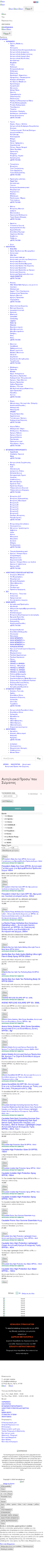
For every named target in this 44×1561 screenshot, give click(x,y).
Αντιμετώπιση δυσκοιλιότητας (21, 54)
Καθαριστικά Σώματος (18, 420)
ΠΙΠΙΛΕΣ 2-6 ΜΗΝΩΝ (17, 663)
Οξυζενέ (13, 354)
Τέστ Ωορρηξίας (16, 170)
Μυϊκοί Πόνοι (14, 90)
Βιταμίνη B (14, 505)
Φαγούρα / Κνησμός (17, 111)
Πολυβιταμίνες (15, 517)
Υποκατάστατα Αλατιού (19, 488)
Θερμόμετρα (15, 189)
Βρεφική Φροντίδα (17, 617)
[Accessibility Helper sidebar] (6, 1486)
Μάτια (12, 206)
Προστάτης (14, 151)
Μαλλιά (13, 344)
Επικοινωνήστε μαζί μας (11, 1429)
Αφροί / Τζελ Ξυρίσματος (19, 291)
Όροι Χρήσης (6, 1439)
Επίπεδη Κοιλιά (16, 473)
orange (30, 1504)
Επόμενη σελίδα (28, 1293)
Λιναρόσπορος (15, 555)
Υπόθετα (13, 238)
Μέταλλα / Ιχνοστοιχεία (19, 528)
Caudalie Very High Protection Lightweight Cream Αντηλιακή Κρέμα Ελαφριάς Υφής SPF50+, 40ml (21, 1245)
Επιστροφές (6, 1427)
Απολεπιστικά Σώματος (19, 306)
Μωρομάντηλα (15, 653)
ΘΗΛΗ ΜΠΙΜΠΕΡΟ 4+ (17, 642)
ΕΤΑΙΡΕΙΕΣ (3, 39)
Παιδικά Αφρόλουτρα (18, 655)
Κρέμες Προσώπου (17, 297)
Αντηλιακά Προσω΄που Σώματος (22, 266)
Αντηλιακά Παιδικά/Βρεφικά (21, 263)
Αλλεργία (14, 48)
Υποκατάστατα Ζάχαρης (19, 490)
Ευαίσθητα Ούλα (16, 695)
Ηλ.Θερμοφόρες (16, 577)
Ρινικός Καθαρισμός (17, 105)
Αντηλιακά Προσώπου (18, 268)
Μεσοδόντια (14, 716)
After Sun (13, 255)
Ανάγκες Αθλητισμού (18, 733)
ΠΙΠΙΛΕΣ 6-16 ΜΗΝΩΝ (17, 672)
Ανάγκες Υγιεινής (17, 691)
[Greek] (37, 2)
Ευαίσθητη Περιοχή (17, 232)
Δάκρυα (13, 211)
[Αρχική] (11, 8)
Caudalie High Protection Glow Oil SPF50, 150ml (20, 1150)
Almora (9, 816)
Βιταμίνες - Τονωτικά (18, 594)
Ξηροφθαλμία (15, 94)
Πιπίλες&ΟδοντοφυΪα (18, 674)
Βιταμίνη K (14, 513)
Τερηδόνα (14, 704)
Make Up (13, 323)
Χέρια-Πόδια (15, 426)
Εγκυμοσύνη (14, 621)
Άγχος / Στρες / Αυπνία (18, 124)
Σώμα (12, 401)
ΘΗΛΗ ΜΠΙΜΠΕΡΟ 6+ (17, 644)
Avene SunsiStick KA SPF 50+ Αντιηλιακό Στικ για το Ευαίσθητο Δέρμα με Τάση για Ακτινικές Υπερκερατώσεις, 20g (22, 1086)
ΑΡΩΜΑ (12, 412)
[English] (34, 2)
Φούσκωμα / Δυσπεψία (18, 113)
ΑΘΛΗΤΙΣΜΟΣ (11, 729)
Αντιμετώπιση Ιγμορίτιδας (20, 56)
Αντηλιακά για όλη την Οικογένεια (23, 259)
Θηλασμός (14, 636)
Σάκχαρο (13, 153)
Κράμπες (13, 737)
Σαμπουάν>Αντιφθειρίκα (19, 359)
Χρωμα (3, 1501)
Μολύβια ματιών (16, 329)
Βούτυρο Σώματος (16, 308)
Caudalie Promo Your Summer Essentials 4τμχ (22, 1220)
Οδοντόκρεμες (15, 723)
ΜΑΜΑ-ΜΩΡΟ (10, 602)
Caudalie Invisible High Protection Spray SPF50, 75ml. (19, 1197)
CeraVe (9, 828)
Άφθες (12, 693)
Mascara (13, 325)
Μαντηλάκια (15, 213)
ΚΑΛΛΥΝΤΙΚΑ (10, 247)
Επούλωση (14, 73)
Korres (9, 834)
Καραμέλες (14, 192)
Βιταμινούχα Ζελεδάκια (19, 524)
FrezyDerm (10, 831)
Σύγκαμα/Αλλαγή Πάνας (19, 682)
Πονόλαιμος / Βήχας (17, 198)
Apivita (9, 819)
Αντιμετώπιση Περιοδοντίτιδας (21, 710)
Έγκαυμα (13, 67)
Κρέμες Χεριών (16, 435)
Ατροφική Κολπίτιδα (17, 228)
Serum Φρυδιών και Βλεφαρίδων (22, 251)
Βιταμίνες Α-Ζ (15, 496)
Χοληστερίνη (15, 158)
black (2, 1504)
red (24, 1504)
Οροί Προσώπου (16, 390)
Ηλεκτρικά (14, 634)
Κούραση (13, 735)
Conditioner (14, 346)
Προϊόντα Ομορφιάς (17, 589)
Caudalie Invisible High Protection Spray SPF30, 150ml (19, 1174)
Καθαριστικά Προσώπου (19, 293)
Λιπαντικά (14, 596)
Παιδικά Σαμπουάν (17, 657)
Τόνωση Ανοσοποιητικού (19, 551)
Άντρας (13, 283)
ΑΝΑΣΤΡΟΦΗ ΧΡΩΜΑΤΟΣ (10, 1518)
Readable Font (6, 1496)
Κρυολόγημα (15, 84)
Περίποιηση (14, 439)
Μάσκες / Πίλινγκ (16, 386)
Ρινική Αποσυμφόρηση (18, 103)
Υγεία (12, 122)
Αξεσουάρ (14, 606)
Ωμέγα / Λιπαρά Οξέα (18, 553)
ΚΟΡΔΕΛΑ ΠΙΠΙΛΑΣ (16, 646)
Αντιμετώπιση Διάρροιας (19, 52)
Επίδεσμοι (14, 71)
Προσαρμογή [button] (28, 1546)
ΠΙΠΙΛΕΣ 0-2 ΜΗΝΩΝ (17, 668)
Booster (12, 371)
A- (1, 1494)
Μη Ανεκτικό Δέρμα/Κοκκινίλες (21, 388)
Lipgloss (13, 321)
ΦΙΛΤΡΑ (5, 801)
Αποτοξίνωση (15, 469)
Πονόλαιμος (14, 98)
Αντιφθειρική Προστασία (19, 604)
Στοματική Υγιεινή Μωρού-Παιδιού (23, 680)
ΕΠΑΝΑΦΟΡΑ (5, 1512)
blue (19, 1504)
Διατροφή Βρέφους (17, 619)
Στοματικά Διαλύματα (18, 727)
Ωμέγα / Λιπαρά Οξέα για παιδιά (23, 562)
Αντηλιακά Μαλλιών (18, 261)
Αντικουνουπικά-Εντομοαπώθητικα (23, 50)
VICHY (9, 842)
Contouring (14, 318)
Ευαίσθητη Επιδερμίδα (18, 632)
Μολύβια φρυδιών (17, 331)
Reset (10, 1494)
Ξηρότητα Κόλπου (16, 234)
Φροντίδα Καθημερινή (18, 685)
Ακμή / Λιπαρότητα (17, 374)
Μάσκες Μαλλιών (17, 352)
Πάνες (12, 659)
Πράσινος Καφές (16, 486)
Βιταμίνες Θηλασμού (18, 500)
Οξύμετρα (14, 585)
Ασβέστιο (13, 530)
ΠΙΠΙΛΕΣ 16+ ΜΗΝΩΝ (17, 670)
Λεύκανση (14, 699)
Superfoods (14, 452)
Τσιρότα (13, 109)
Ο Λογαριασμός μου (9, 1422)
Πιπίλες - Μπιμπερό (17, 665)
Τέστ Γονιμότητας (17, 168)
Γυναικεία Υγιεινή (17, 225)
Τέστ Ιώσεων (15, 200)
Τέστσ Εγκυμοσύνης (17, 172)
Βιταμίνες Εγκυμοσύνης (19, 498)
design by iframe (8, 1484)
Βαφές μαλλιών (16, 350)
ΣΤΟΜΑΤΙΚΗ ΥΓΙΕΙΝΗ (13, 689)
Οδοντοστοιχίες (16, 725)
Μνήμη (12, 139)
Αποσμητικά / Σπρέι (17, 429)
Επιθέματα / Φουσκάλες (19, 431)
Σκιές (12, 338)
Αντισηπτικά (14, 60)
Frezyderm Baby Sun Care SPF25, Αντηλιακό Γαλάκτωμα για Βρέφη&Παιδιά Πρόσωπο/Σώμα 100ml (22, 868)
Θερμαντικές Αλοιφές (18, 748)
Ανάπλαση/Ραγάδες (18, 405)
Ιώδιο (12, 532)
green (14, 1504)
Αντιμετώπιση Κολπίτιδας (19, 58)
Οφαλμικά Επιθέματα (18, 215)
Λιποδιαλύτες (15, 479)
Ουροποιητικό (15, 145)
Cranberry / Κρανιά (17, 454)
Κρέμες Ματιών (16, 295)
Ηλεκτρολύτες (15, 526)
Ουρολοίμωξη (15, 96)
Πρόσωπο (13, 369)
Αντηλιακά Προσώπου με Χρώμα (22, 270)
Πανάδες (13, 393)
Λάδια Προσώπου (16, 384)
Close (3, 1489)
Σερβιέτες (14, 236)
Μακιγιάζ (13, 314)
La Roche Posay (12, 837)
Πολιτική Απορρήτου (9, 1437)
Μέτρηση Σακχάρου (17, 581)
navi (2, 1507)
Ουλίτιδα (13, 701)
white (8, 1504)
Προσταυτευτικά (16, 441)
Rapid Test (13, 181)
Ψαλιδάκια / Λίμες (17, 443)
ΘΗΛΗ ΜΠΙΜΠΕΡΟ (16, 638)
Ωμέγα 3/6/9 (14, 566)
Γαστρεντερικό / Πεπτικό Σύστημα (23, 130)
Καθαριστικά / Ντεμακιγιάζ (20, 378)
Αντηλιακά (14, 253)
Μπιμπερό (14, 651)
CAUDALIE (11, 825)
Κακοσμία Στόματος (17, 697)
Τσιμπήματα (15, 107)
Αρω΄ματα (14, 610)
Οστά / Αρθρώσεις (17, 143)
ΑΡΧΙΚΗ (6, 764)
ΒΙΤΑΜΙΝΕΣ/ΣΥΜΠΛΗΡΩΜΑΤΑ (16, 450)
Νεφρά (13, 141)
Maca (12, 456)
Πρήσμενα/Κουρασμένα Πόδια (21, 101)
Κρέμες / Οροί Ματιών (18, 380)
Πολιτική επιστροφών (10, 1441)
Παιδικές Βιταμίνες (17, 515)
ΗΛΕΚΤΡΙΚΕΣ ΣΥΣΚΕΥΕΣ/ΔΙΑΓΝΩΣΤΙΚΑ (19, 572)
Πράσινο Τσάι (15, 484)
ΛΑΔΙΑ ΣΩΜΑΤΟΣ (16, 276)
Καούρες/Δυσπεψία (17, 79)
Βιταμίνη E (14, 511)
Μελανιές (14, 88)
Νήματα (13, 718)
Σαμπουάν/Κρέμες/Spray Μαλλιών (23, 678)
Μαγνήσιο (14, 539)
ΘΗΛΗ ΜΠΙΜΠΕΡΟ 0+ (17, 640)
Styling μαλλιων (16, 348)
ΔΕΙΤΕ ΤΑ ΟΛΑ (15, 117)
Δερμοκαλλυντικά (17, 310)
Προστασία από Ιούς (17, 179)
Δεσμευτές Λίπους (17, 471)
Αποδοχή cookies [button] (7, 1549)
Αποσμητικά (14, 289)
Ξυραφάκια (14, 299)
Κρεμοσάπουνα (16, 437)
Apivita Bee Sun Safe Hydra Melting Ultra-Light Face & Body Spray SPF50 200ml (22, 955)
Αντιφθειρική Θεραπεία (19, 687)
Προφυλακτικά (15, 598)
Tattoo (12, 46)
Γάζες (12, 65)
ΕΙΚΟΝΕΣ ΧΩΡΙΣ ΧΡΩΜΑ (9, 1515)
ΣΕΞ (7, 591)
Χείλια (12, 395)
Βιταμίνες (14, 166)
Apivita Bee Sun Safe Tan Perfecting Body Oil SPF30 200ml (21, 980)
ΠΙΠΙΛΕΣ (13, 661)
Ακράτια (13, 223)
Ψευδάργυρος (15, 545)
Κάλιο (12, 534)
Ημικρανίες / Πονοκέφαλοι (20, 77)
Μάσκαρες (14, 367)
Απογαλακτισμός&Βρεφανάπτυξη (23, 608)
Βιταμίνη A (14, 503)
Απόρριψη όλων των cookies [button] (11, 1546)
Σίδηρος (13, 543)
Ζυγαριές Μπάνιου (17, 575)
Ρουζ (12, 335)
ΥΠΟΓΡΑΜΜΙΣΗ (6, 1510)
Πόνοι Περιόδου (15, 149)
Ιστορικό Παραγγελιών (10, 1425)
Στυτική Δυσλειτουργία (18, 600)
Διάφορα (13, 744)
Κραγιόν (13, 312)
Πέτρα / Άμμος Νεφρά (18, 147)
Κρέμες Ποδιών (16, 433)
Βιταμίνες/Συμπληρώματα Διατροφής (24, 615)
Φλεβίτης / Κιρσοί (16, 156)
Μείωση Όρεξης (16, 481)
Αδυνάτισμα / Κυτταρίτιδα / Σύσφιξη (23, 403)
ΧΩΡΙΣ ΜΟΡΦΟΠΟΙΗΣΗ (9, 1521)
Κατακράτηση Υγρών (18, 475)
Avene (9, 822)
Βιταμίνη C (14, 507)
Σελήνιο (13, 541)
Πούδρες (13, 333)
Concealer (13, 316)
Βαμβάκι (13, 62)
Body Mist (13, 249)
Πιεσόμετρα (14, 587)
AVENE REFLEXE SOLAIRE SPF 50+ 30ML (21, 1002)
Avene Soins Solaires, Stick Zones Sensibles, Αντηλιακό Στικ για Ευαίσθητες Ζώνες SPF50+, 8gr (21, 1028)
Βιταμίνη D (14, 509)
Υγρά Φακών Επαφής (18, 217)
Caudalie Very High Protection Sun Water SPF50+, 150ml (19, 1269)
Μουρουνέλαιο (15, 558)
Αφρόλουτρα (15, 416)
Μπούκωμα (14, 196)
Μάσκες (13, 194)
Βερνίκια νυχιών (16, 327)
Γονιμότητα (14, 164)
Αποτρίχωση (14, 409)
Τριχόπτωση (14, 361)
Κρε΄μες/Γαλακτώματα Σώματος (22, 649)
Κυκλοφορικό (15, 137)
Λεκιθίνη (13, 477)
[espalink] (2, 1)
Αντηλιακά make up (17, 257)
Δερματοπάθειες (16, 132)
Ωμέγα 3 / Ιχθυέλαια (18, 564)
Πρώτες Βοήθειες (16, 43)
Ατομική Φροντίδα (16, 414)
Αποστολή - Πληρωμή (9, 1435)
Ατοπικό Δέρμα (15, 613)
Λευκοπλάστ (14, 86)
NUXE (9, 840)
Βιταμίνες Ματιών (17, 208)
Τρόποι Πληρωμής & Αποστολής (13, 1431)
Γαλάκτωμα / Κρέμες (18, 418)
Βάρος (12, 464)
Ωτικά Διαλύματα (17, 115)
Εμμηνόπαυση (15, 230)
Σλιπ (12, 244)
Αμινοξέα (13, 731)
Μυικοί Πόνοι (14, 752)
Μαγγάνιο (14, 536)
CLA (11, 467)
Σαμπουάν (14, 357)
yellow (37, 1504)
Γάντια (13, 185)
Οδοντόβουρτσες (16, 583)
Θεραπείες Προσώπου (18, 376)
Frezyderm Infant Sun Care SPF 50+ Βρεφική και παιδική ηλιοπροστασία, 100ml (21, 894)
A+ (5, 1494)
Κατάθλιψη (14, 134)
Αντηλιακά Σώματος (17, 272)
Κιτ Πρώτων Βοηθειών (18, 82)
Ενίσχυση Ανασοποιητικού (19, 187)
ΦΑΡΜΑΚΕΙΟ (10, 41)
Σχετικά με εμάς (8, 1433)
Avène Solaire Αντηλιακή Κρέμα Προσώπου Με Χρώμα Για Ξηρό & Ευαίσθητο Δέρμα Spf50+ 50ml (21, 1056)
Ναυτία (13, 92)
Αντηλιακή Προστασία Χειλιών (21, 274)
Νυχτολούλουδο (16, 560)
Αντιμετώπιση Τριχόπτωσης (20, 462)
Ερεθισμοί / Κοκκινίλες (18, 75)
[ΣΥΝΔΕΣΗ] (16, 8)
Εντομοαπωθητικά (17, 69)
